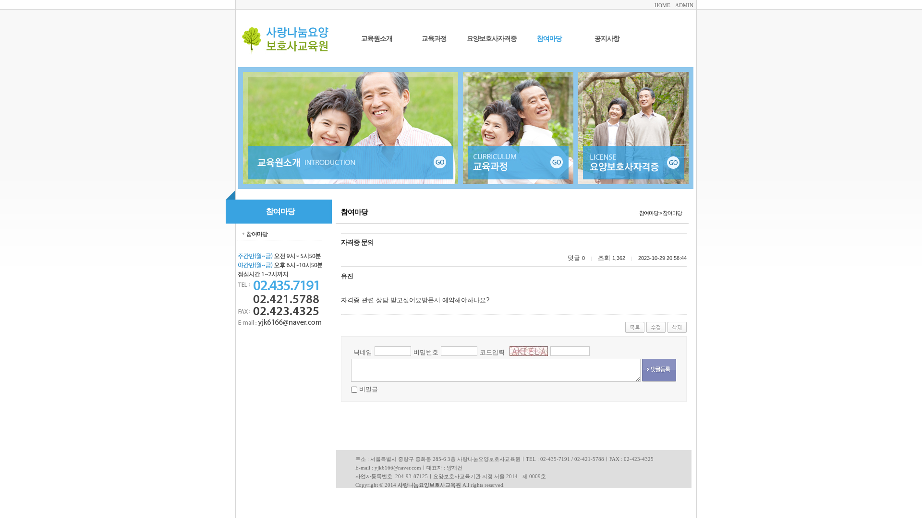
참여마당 (549, 38)
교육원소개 (376, 38)
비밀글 (368, 389)
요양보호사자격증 (492, 38)
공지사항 (606, 38)
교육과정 (434, 38)
